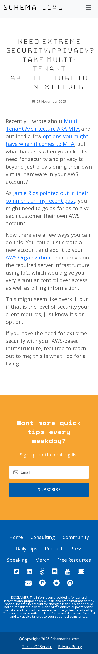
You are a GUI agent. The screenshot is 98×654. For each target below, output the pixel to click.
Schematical (33, 8)
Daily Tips (26, 548)
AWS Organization (28, 257)
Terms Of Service (37, 646)
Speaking (17, 560)
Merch (42, 560)
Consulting (42, 537)
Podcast (54, 548)
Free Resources (74, 560)
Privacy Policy (70, 646)
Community (76, 537)
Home (16, 537)
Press (76, 548)
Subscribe (49, 489)
